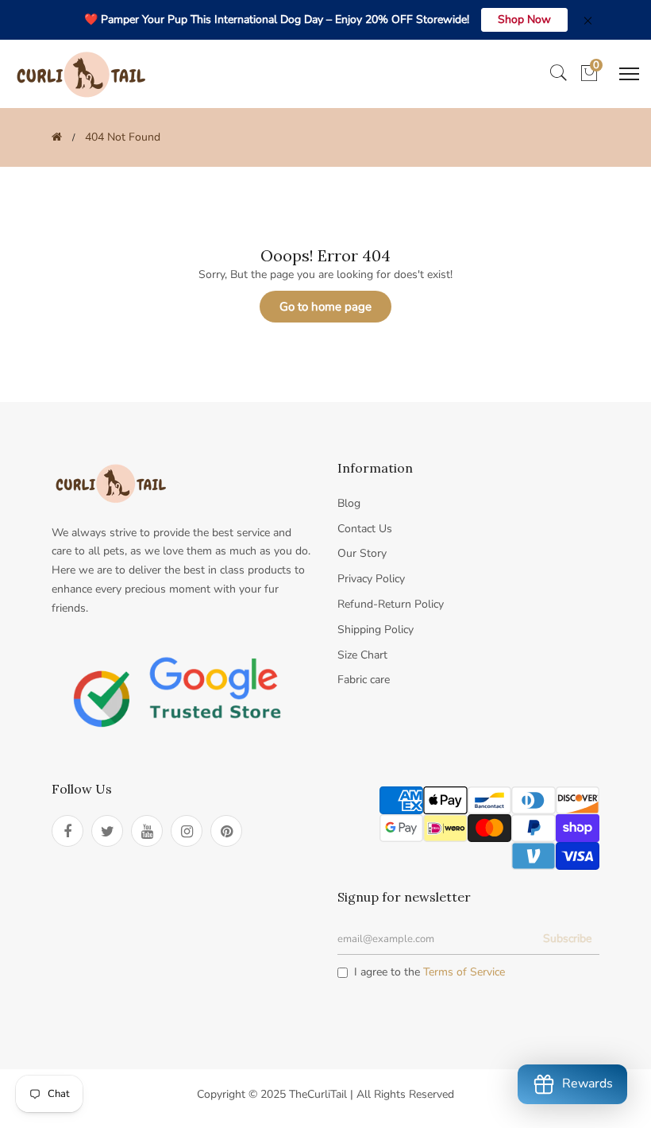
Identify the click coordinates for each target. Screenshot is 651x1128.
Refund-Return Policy (390, 604)
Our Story (362, 553)
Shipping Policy (375, 629)
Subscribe (567, 938)
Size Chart (362, 655)
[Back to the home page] (57, 137)
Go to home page (325, 307)
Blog (348, 503)
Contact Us (364, 528)
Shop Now (524, 19)
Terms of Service (464, 971)
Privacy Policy (371, 578)
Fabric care (363, 679)
